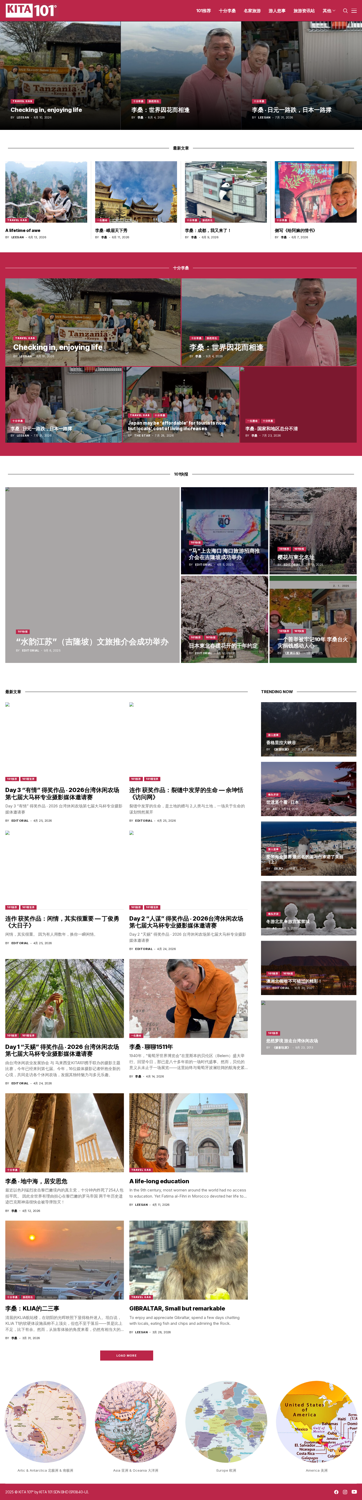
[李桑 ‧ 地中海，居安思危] (64, 1132)
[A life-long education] (188, 1132)
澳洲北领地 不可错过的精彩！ (294, 981)
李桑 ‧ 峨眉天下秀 (111, 230)
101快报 (23, 631)
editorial (30, 650)
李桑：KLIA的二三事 (32, 1308)
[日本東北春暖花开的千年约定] (224, 619)
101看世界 (28, 778)
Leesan (23, 117)
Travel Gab (22, 101)
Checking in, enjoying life (46, 109)
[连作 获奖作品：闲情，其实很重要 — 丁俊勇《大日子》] (64, 869)
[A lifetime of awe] (46, 192)
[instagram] (345, 1492)
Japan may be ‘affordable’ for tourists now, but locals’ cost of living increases (177, 425)
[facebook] (336, 1492)
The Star (142, 435)
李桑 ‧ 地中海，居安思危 (36, 1181)
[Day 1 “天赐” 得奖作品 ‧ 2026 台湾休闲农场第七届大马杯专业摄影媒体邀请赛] (64, 998)
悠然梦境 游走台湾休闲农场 (292, 1040)
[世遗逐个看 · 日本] (308, 789)
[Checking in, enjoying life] (60, 75)
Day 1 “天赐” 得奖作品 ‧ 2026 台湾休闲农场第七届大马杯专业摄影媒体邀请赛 (62, 1050)
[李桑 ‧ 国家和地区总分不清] (298, 405)
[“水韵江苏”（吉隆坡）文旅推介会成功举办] (92, 575)
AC (274, 809)
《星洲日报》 (293, 653)
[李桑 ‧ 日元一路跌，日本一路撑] (301, 75)
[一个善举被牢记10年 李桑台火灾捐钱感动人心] (313, 619)
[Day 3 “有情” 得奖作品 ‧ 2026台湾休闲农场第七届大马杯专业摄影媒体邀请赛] (64, 741)
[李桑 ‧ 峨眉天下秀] (136, 192)
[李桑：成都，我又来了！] (226, 192)
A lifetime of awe (22, 230)
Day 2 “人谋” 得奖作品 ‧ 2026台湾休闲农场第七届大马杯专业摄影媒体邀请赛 (186, 922)
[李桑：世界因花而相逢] (181, 75)
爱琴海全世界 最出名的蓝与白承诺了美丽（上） (304, 859)
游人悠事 (273, 734)
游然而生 (154, 101)
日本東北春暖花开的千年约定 (223, 646)
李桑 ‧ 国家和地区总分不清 (271, 428)
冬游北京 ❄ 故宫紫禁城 (288, 921)
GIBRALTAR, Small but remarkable (177, 1308)
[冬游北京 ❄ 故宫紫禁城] (308, 908)
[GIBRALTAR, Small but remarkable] (188, 1260)
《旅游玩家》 (281, 749)
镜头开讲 (273, 794)
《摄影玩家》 (281, 1047)
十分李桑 (138, 101)
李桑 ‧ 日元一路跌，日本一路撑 (292, 109)
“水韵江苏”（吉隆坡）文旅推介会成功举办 (92, 641)
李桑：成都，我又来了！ (208, 230)
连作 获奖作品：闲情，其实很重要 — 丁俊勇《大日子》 (62, 922)
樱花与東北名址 (296, 557)
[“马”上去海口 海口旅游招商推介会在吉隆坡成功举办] (224, 530)
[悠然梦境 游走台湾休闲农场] (308, 1027)
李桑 (141, 117)
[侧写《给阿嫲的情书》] (316, 192)
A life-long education (159, 1181)
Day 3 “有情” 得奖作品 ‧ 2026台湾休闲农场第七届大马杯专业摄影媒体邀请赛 (62, 793)
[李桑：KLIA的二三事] (64, 1260)
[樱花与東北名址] (313, 530)
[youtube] (354, 1492)
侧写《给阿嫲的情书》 (296, 230)
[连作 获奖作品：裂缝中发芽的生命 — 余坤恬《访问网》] (188, 741)
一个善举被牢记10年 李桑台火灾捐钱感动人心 (312, 642)
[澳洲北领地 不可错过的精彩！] (308, 968)
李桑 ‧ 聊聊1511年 (151, 1046)
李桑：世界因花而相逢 (160, 109)
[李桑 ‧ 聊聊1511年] (188, 998)
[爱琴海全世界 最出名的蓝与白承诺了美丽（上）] (308, 848)
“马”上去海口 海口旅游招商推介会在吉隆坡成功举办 (224, 554)
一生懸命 (102, 220)
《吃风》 (278, 868)
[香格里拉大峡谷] (308, 729)
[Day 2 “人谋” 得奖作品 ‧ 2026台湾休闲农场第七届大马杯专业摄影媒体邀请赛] (188, 869)
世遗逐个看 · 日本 (282, 802)
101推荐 (284, 548)
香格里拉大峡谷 (281, 742)
